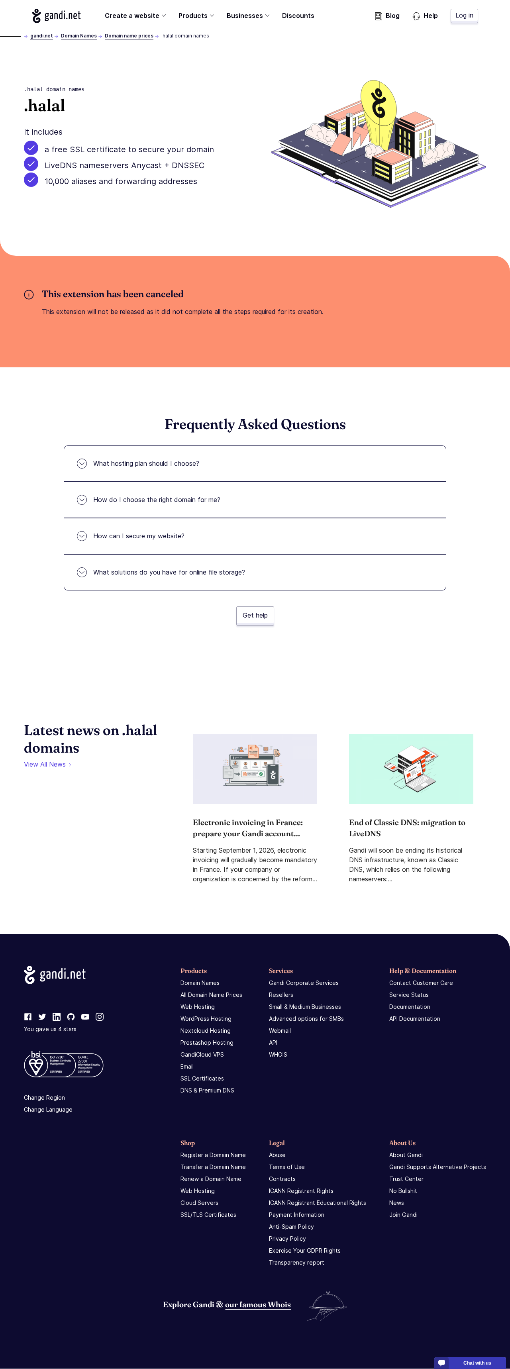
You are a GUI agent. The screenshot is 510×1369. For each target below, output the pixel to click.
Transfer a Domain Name (213, 1166)
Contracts (282, 1178)
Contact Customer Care (421, 982)
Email (187, 1066)
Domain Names (79, 36)
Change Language (48, 1109)
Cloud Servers (199, 1202)
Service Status (409, 994)
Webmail (280, 1030)
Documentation (409, 1006)
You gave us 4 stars (50, 1029)
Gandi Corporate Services (304, 982)
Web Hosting (197, 1006)
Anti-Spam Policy (291, 1226)
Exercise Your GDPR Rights (305, 1250)
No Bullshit (403, 1190)
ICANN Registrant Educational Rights (317, 1202)
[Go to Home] (56, 16)
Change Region (44, 1097)
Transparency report (296, 1262)
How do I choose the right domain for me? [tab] (156, 500)
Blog (393, 16)
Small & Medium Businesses (305, 1006)
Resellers (281, 994)
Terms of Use (287, 1166)
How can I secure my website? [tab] (138, 536)
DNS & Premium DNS (207, 1090)
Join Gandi (403, 1214)
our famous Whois (258, 1304)
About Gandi (406, 1154)
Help (431, 16)
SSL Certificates (202, 1078)
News (396, 1202)
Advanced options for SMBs (306, 1018)
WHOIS (278, 1054)
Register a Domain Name (213, 1154)
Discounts (298, 16)
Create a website (132, 16)
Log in (464, 15)
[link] (28, 1017)
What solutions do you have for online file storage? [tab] (169, 572)
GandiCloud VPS (202, 1054)
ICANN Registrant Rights (301, 1190)
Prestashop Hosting (206, 1042)
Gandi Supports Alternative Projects (437, 1166)
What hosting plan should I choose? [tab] (146, 463)
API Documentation (414, 1018)
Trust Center (406, 1178)
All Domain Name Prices (211, 994)
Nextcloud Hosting (205, 1030)
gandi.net (41, 36)
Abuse (277, 1154)
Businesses (245, 16)
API (273, 1042)
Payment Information (296, 1214)
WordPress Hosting (205, 1018)
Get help (255, 615)
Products (193, 16)
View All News (45, 764)
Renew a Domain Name (210, 1178)
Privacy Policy (287, 1238)
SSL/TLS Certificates (208, 1214)
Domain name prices (129, 36)
